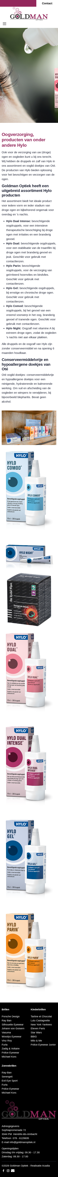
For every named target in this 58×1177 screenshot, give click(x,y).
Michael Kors (9, 1056)
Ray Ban (6, 1020)
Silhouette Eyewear (13, 1024)
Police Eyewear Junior (43, 1044)
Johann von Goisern (13, 1028)
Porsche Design (11, 1016)
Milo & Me (36, 1040)
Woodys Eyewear (11, 1036)
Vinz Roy (7, 1040)
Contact (47, 3)
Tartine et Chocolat (41, 1016)
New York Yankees (41, 1024)
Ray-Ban (7, 1072)
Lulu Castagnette (40, 1020)
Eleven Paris (38, 1028)
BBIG (34, 1036)
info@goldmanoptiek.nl (22, 1142)
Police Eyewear (10, 1052)
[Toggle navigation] (4, 24)
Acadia (46, 1165)
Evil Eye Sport (10, 1080)
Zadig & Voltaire (11, 1048)
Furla (4, 1044)
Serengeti (7, 1076)
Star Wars (36, 1032)
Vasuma (6, 1032)
